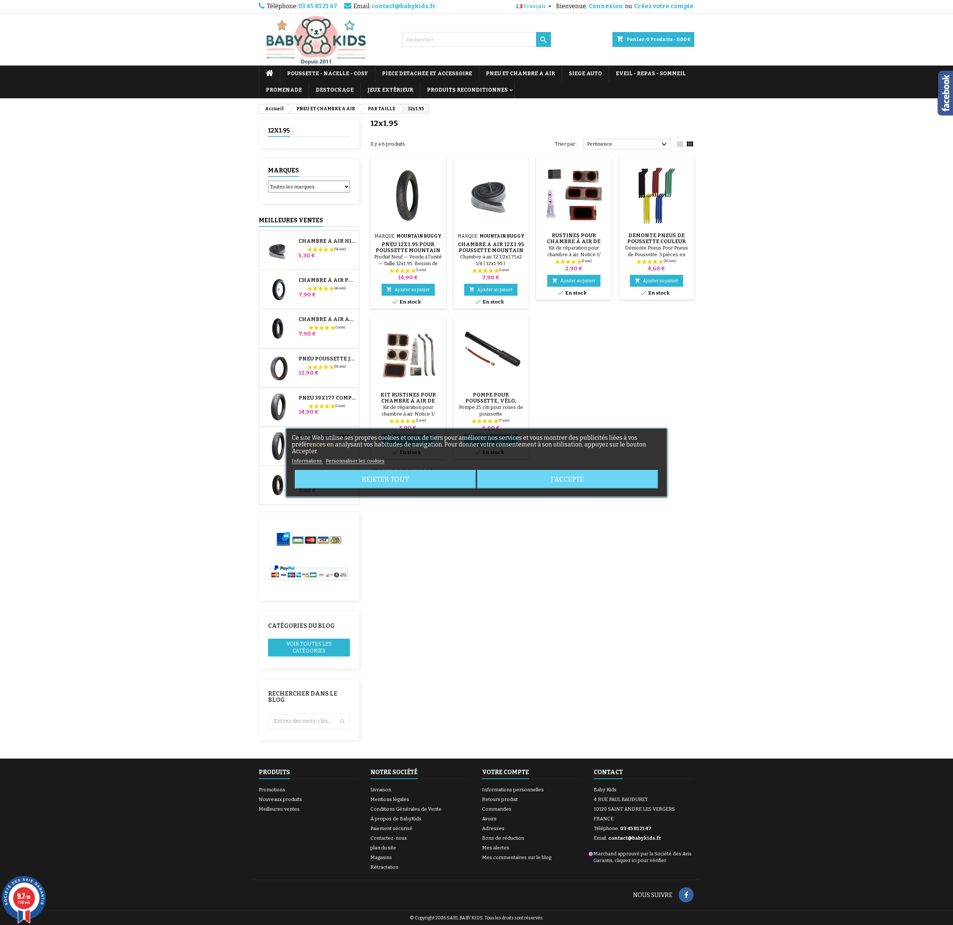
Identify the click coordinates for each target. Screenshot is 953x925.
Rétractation (384, 867)
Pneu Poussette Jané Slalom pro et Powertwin (327, 359)
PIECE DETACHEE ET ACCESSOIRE (427, 73)
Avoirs (489, 818)
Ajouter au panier (408, 289)
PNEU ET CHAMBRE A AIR (520, 73)
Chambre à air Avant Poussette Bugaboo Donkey (327, 319)
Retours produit (500, 799)
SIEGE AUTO (585, 73)
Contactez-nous (388, 838)
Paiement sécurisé (391, 828)
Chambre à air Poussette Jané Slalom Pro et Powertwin (327, 280)
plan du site (383, 848)
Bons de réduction (503, 838)
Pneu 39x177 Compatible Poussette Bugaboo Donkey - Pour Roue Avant (327, 398)
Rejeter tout (385, 479)
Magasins (381, 857)
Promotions (272, 789)
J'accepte (567, 479)
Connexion (606, 6)
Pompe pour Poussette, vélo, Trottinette (490, 401)
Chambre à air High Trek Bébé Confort (327, 241)
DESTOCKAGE (335, 90)
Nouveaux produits (280, 799)
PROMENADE (284, 90)
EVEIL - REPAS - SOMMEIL (651, 73)
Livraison (380, 789)
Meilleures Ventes (291, 220)
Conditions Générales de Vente (406, 809)
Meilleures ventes (279, 809)
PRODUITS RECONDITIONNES (467, 90)
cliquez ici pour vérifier (640, 860)
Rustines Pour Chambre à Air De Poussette (573, 241)
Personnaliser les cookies (355, 461)
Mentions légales (389, 799)
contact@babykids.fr (404, 6)
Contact (608, 772)
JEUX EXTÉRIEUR (390, 90)
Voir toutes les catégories (309, 647)
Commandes (496, 809)
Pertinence (628, 144)
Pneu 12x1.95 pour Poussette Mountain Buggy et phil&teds (408, 250)
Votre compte (505, 772)
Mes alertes (495, 848)
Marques (283, 170)
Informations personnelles (513, 789)
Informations (307, 461)
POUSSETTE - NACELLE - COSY (327, 73)
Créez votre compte (664, 6)
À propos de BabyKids (395, 818)
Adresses (493, 828)
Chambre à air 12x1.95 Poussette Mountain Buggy (491, 250)
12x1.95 (279, 130)
